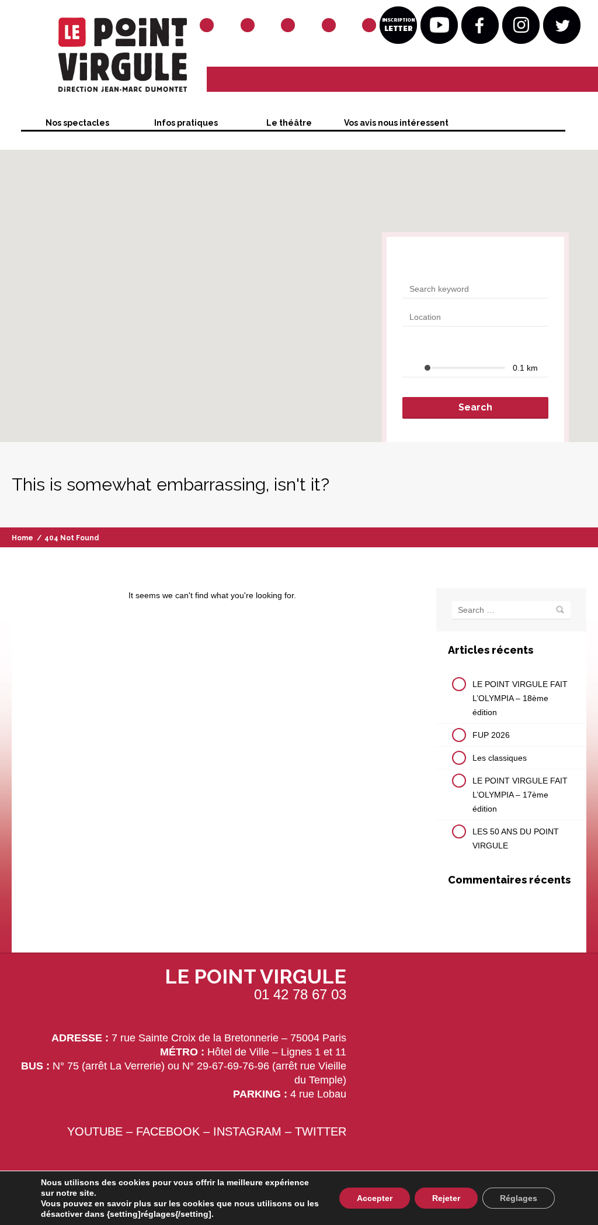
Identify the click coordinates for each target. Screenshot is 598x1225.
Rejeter (446, 1198)
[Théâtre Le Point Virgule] (102, 58)
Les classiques (499, 757)
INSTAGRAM (247, 1131)
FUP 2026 (491, 735)
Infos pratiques (186, 122)
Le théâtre (289, 122)
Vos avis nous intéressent (396, 122)
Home (22, 538)
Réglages (518, 1198)
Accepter (374, 1198)
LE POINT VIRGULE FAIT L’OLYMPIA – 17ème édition (520, 794)
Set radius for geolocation (449, 347)
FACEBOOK (168, 1131)
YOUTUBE (95, 1131)
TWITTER (320, 1131)
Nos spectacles (77, 122)
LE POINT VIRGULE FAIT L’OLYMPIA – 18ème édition (520, 698)
